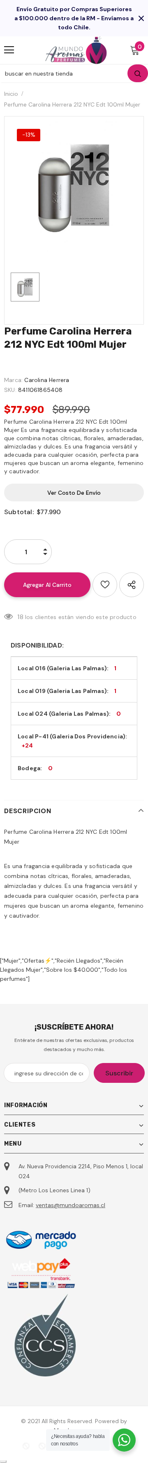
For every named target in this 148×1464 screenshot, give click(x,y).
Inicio (11, 93)
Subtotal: (19, 512)
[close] (141, 18)
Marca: (13, 380)
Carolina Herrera (46, 380)
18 (20, 616)
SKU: (10, 390)
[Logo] (76, 50)
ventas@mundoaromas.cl (70, 1205)
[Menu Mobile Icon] (9, 50)
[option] (74, 186)
